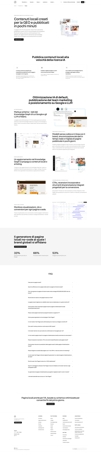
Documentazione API (79, 422)
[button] (61, 2)
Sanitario (64, 436)
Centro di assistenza (78, 418)
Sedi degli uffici (41, 427)
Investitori (40, 425)
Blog (63, 418)
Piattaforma (24, 2)
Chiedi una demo (18, 422)
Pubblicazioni (65, 420)
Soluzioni (31, 2)
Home (15, 5)
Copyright (76, 436)
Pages (51, 427)
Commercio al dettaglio (67, 438)
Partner (39, 424)
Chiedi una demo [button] (18, 39)
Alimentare (65, 440)
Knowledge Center (66, 429)
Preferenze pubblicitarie (79, 434)
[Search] (73, 449)
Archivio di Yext (41, 429)
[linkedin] (19, 432)
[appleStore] (14, 435)
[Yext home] (15, 2)
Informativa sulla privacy (79, 427)
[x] (14, 432)
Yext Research (65, 427)
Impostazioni (77, 437)
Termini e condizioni (78, 429)
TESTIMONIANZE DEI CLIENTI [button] (20, 246)
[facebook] (17, 432)
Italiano (16, 448)
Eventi (64, 424)
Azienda (51, 2)
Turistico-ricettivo (66, 442)
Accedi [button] (78, 2)
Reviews (52, 424)
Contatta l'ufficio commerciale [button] (69, 2)
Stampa (39, 422)
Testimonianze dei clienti (67, 422)
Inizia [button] (83, 2)
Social (51, 425)
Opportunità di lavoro (42, 420)
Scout (51, 418)
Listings (51, 420)
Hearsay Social (53, 431)
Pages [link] (26, 5)
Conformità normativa (67, 425)
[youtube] (20, 432)
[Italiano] (86, 2)
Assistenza (45, 2)
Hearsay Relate (53, 433)
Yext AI (51, 435)
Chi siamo (40, 418)
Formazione (77, 420)
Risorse (38, 2)
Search (51, 429)
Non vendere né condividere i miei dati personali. (22, 449)
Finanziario (65, 434)
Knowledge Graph (25, 77)
